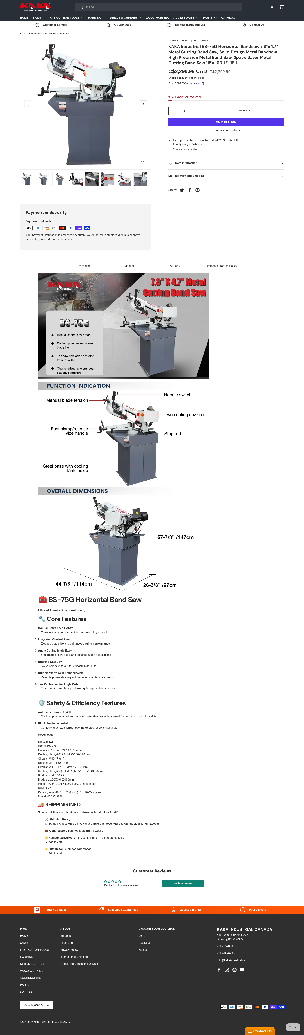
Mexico (143, 949)
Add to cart (243, 110)
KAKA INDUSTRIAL (179, 40)
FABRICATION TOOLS (65, 17)
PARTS (208, 17)
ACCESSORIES (183, 17)
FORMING (94, 17)
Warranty (174, 265)
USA (142, 935)
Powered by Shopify (61, 1022)
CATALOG (228, 17)
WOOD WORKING (157, 17)
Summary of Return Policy (220, 265)
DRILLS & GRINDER (123, 17)
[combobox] (158, 7)
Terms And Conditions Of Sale (79, 963)
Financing (66, 942)
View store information (185, 148)
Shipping (173, 77)
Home (23, 33)
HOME (24, 17)
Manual (129, 265)
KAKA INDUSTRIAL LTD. (39, 1022)
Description (83, 265)
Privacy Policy (69, 949)
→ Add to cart (53, 841)
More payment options (226, 130)
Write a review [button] (183, 883)
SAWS (37, 17)
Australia (144, 942)
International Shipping (74, 956)
